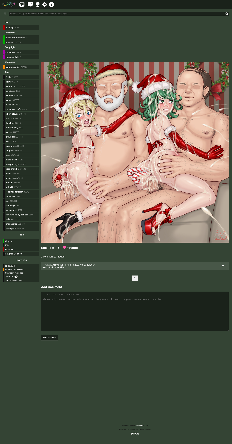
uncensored (11, 224)
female (9, 118)
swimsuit (10, 219)
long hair (10, 150)
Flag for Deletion (13, 253)
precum (9, 182)
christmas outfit (13, 109)
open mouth (12, 169)
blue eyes (10, 95)
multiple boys (12, 164)
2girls (8, 77)
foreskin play (12, 127)
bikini (8, 81)
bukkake (10, 104)
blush (8, 100)
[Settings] (44, 6)
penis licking (12, 178)
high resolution (13, 67)
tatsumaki (10, 42)
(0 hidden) (59, 256)
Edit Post (47, 247)
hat (7, 141)
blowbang (10, 91)
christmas (10, 52)
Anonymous (19, 269)
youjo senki (11, 57)
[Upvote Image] (16, 276)
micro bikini (11, 159)
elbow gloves (12, 114)
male (8, 155)
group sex (10, 136)
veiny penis (11, 228)
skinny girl (10, 205)
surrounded (11, 210)
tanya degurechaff (15, 37)
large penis (11, 146)
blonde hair (11, 86)
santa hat (10, 196)
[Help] (51, 6)
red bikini (10, 187)
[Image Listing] (21, 6)
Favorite (72, 247)
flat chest (10, 123)
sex (7, 201)
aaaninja (10, 27)
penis (8, 173)
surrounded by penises (17, 214)
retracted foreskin (14, 191)
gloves (9, 132)
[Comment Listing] (30, 6)
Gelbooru (139, 425)
